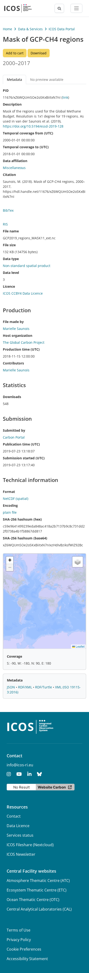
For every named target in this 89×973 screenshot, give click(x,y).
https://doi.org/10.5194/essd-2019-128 (33, 126)
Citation (9, 174)
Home (7, 29)
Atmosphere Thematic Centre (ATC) (38, 880)
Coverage (14, 656)
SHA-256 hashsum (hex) (22, 519)
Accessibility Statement (27, 958)
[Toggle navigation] (76, 8)
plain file (10, 512)
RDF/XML (25, 687)
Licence (9, 286)
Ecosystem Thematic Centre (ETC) (36, 890)
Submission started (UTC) (24, 458)
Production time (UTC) (21, 349)
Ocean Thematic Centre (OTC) (33, 899)
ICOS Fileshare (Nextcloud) (30, 844)
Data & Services (30, 29)
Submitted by (14, 430)
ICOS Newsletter (21, 854)
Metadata (15, 680)
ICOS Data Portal (62, 29)
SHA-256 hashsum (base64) (25, 538)
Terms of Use (18, 930)
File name (11, 231)
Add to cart (14, 53)
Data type (11, 258)
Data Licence (18, 825)
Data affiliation (15, 161)
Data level (11, 272)
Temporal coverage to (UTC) (26, 147)
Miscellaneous (14, 167)
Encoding (10, 505)
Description (12, 104)
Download (39, 53)
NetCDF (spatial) (15, 498)
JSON (11, 687)
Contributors (13, 363)
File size (9, 245)
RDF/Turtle (44, 687)
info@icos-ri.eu (20, 765)
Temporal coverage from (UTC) (28, 133)
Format (9, 491)
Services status (20, 835)
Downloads (12, 396)
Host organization (17, 335)
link (65, 97)
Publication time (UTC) (21, 444)
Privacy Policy (19, 939)
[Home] (18, 8)
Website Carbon (52, 787)
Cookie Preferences (24, 949)
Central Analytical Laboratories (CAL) (39, 909)
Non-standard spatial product (26, 265)
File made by (13, 321)
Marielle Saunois (16, 370)
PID (6, 90)
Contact (14, 816)
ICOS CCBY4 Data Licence (23, 293)
